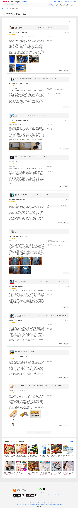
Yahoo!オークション (43, 502)
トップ (3, 8)
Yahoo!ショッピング (28, 502)
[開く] (12, 59)
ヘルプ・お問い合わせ (52, 504)
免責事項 (42, 504)
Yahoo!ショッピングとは (44, 494)
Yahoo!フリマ (51, 502)
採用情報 (46, 504)
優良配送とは (56, 494)
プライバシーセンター (28, 504)
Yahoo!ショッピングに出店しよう (66, 1)
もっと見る (71, 441)
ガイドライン (38, 504)
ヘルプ (74, 1)
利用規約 (33, 504)
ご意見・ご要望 (59, 504)
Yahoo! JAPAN (57, 1)
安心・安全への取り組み (58, 495)
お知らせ (41, 497)
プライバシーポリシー (20, 504)
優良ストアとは (42, 495)
